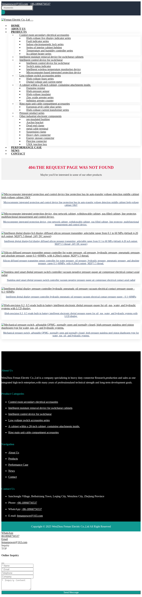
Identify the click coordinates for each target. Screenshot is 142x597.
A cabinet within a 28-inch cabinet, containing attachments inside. (55, 84)
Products (19, 31)
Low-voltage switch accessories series (29, 420)
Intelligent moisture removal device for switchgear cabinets (40, 408)
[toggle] (31, 20)
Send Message (71, 592)
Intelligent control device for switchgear (30, 414)
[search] (3, 12)
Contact (18, 153)
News (11, 470)
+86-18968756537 (40, 3)
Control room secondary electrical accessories (33, 401)
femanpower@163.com (15, 3)
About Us (13, 452)
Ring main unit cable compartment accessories (33, 432)
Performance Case (26, 147)
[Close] (2, 563)
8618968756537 (10, 536)
